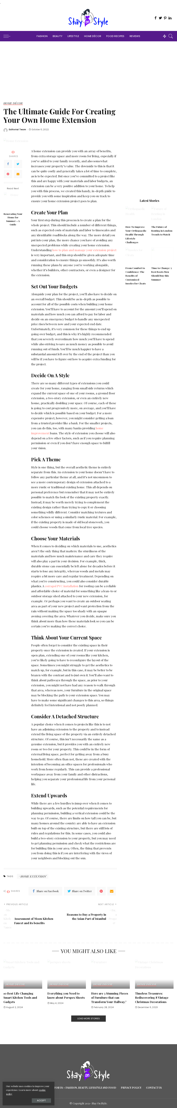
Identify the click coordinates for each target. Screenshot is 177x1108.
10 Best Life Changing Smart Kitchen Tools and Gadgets (20, 997)
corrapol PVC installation (61, 586)
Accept (41, 1100)
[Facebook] (8, 164)
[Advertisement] (88, 67)
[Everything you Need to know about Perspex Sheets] (66, 974)
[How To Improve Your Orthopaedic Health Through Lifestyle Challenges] (136, 214)
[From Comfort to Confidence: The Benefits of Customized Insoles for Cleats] (136, 256)
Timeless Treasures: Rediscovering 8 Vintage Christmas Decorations (151, 997)
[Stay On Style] (88, 18)
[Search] (171, 36)
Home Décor (13, 103)
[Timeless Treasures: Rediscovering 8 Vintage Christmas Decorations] (154, 974)
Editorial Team (17, 130)
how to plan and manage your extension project (84, 250)
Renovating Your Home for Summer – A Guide (13, 219)
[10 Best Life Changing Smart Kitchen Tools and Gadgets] (22, 974)
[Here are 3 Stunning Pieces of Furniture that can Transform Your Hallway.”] (110, 974)
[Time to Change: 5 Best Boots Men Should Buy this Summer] (162, 256)
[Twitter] (18, 164)
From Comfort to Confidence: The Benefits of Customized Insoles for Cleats (135, 275)
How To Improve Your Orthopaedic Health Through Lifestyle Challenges (135, 234)
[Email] (18, 174)
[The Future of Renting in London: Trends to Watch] (162, 214)
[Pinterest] (8, 174)
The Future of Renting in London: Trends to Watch (162, 230)
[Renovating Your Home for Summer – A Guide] (13, 201)
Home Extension (33, 876)
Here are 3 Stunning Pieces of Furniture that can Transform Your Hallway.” (109, 997)
